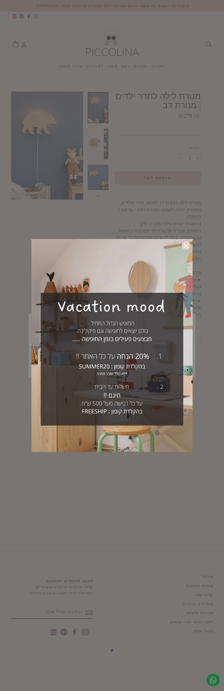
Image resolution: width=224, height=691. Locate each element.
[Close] (186, 245)
